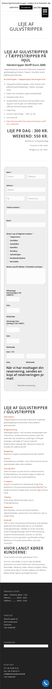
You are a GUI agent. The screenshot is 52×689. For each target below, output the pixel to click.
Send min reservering (26, 385)
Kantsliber (14, 247)
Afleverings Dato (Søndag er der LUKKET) (15, 323)
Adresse (10, 185)
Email (9, 220)
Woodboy (13, 251)
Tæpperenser (15, 237)
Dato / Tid (10, 352)
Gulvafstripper (15, 254)
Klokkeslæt (10, 317)
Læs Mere (38, 7)
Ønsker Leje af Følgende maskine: (19, 234)
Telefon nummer (13, 207)
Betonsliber (14, 261)
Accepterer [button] (26, 7)
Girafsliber (14, 240)
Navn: (9, 172)
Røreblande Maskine (17, 258)
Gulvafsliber (14, 244)
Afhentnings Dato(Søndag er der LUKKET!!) (13, 293)
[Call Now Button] (45, 683)
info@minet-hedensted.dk (14, 674)
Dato (8, 305)
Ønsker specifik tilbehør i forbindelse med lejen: (24, 267)
